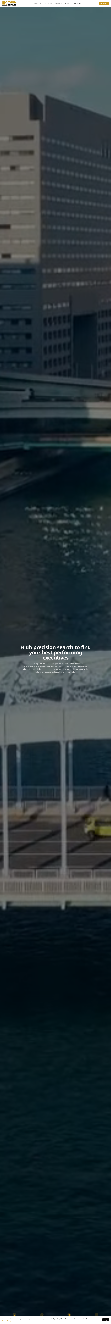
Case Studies (77, 3)
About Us (36, 3)
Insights (67, 3)
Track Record (48, 3)
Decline (97, 1320)
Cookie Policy (6, 1321)
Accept (106, 1320)
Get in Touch (104, 3)
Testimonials (58, 3)
